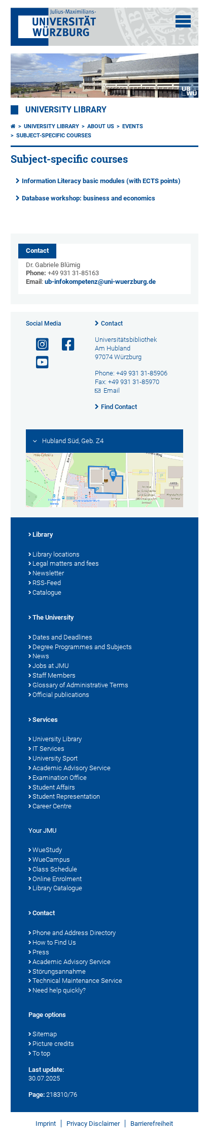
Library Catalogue (57, 888)
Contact (112, 323)
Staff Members (54, 675)
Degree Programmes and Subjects (82, 647)
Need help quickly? (59, 990)
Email (111, 390)
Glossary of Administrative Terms (80, 685)
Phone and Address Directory (74, 933)
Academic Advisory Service (71, 768)
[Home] (13, 126)
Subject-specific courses (53, 135)
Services (45, 719)
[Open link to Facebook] (64, 345)
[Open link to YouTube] (38, 362)
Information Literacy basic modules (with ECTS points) (101, 181)
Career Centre (52, 806)
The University (53, 617)
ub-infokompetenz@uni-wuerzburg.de (100, 281)
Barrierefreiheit (151, 1123)
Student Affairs (53, 787)
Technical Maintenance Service (77, 980)
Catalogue (46, 592)
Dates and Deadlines (62, 637)
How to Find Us (54, 942)
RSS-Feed (46, 583)
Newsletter (48, 573)
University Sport (55, 758)
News (40, 656)
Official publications (60, 694)
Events (132, 126)
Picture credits (53, 1043)
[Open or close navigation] (183, 21)
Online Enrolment (57, 879)
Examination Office (59, 777)
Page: (36, 1094)
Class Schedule (54, 869)
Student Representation (66, 796)
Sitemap (44, 1034)
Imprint (46, 1123)
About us (100, 126)
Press (40, 952)
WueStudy (47, 850)
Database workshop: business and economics (88, 198)
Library (42, 534)
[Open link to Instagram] (38, 345)
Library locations (56, 554)
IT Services (48, 748)
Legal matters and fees (65, 563)
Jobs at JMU (50, 665)
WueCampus (51, 859)
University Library (66, 109)
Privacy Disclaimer (93, 1123)
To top (41, 1053)
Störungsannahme (59, 971)
